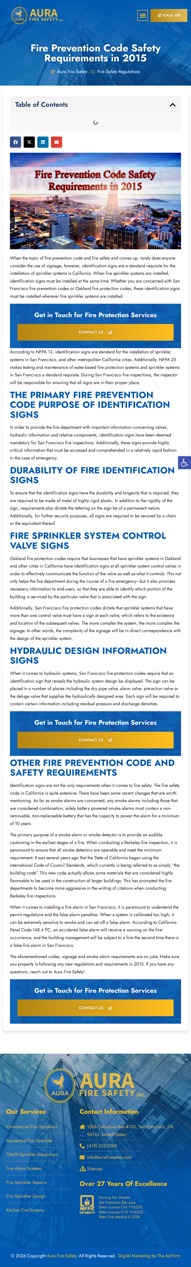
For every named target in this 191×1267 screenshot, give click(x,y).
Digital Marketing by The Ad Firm (149, 1256)
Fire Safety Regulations (118, 71)
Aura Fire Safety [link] (61, 1256)
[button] (142, 15)
